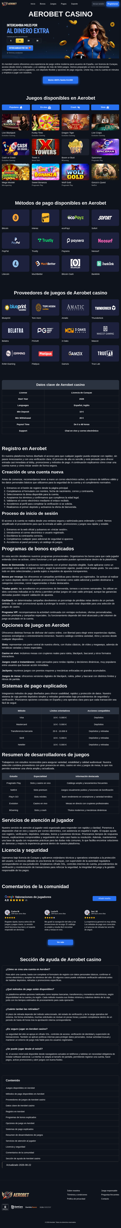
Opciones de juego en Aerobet (20, 1123)
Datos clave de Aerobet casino (20, 1105)
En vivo (43, 107)
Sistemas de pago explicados (19, 1129)
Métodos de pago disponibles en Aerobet (25, 1094)
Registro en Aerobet (15, 1111)
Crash (73, 107)
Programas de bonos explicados (21, 1117)
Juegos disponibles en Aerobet (20, 1088)
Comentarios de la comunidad (20, 1152)
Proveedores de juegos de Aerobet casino (25, 1100)
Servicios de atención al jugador (21, 1141)
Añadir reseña (104, 898)
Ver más (60, 942)
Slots (103, 107)
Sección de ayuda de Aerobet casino (23, 1158)
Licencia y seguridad (15, 1147)
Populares (14, 107)
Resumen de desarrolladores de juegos (24, 1135)
